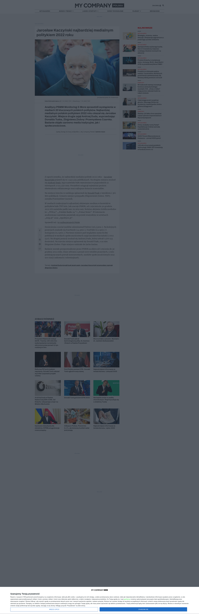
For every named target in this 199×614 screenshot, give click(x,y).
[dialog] (99, 600)
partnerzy (127, 599)
